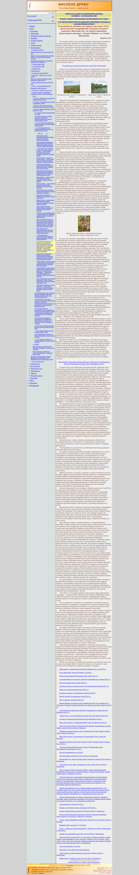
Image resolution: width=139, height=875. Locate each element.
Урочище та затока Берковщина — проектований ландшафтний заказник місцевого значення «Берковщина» (45, 215)
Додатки (36, 344)
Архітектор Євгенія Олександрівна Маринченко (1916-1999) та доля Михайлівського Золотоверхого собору (42, 358)
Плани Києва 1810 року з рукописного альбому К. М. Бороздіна (41, 61)
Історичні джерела (37, 40)
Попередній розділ (74, 862)
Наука (31, 29)
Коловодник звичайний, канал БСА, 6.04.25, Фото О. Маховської (81, 834)
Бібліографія (35, 33)
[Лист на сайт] (53, 17)
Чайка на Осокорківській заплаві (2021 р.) (74, 690)
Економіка (34, 38)
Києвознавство (35, 48)
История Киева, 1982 (38, 66)
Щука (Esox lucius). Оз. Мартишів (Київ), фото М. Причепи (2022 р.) (83, 722)
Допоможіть (69, 865)
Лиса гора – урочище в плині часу (42, 90)
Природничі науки (36, 376)
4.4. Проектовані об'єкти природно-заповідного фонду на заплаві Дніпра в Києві (44, 129)
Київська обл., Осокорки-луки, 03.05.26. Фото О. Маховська (80, 858)
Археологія (34, 31)
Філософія (34, 378)
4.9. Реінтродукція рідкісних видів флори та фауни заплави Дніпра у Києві (44, 327)
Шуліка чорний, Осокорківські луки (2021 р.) (75, 696)
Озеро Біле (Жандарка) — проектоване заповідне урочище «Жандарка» (45, 196)
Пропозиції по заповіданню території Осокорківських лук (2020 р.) (82, 669)
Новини (32, 26)
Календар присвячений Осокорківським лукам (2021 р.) (78, 676)
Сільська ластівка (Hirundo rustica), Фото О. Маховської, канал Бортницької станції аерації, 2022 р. (80, 748)
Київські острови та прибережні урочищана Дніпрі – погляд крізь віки (84, 15)
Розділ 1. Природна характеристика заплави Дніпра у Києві (44, 99)
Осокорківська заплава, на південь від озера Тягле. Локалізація (84, 66)
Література (33, 383)
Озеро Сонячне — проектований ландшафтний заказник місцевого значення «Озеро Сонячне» (45, 186)
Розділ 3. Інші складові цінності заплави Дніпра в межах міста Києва (43, 106)
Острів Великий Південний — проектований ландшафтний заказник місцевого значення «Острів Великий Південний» (44, 144)
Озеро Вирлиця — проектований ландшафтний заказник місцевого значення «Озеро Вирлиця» (44, 237)
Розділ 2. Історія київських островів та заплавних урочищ (44, 102)
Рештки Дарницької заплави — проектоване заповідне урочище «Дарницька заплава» (45, 191)
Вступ (34, 96)
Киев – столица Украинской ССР (41, 86)
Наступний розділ (93, 862)
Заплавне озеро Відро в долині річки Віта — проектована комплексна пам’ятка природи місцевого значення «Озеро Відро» (45, 287)
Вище (84, 862)
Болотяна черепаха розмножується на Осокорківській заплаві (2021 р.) (84, 686)
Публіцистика (34, 385)
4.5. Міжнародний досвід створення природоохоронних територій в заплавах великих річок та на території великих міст (45, 295)
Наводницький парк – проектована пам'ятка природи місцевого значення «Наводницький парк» (45, 138)
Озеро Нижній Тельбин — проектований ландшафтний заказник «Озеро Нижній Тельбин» (44, 209)
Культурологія (35, 366)
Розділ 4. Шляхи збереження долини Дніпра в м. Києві (84, 19)
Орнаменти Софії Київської (39, 88)
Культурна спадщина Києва (40, 73)
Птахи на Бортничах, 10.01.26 (69, 846)
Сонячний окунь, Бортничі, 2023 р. (71, 804)
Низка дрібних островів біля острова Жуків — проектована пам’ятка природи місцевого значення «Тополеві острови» (45, 160)
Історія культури (36, 45)
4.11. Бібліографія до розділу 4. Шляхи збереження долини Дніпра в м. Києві (45, 336)
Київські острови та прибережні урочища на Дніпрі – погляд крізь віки (41, 93)
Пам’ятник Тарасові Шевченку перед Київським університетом (41, 79)
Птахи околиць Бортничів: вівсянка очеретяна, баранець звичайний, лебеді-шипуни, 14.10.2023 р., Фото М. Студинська (81, 815)
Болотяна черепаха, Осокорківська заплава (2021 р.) (77, 693)
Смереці (41, 873)
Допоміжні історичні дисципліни (41, 36)
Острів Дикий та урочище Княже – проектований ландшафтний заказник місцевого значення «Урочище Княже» (45, 263)
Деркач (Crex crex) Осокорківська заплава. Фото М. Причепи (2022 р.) (83, 716)
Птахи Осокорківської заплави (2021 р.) (73, 683)
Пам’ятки (33, 373)
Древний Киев (36, 68)
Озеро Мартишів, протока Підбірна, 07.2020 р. (75, 673)
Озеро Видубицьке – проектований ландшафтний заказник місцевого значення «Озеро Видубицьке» (44, 231)
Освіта (31, 380)
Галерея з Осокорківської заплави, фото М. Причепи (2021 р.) (80, 719)
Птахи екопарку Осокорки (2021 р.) (71, 700)
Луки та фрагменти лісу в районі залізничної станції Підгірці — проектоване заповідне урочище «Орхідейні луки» (45, 281)
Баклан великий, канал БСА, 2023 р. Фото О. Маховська (78, 756)
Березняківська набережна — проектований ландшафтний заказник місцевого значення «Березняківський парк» (44, 173)
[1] (46, 133)
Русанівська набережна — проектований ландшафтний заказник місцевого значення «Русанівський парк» (44, 166)
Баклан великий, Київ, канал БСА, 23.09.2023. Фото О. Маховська (82, 811)
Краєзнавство (35, 364)
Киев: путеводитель (38, 361)
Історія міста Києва (37, 50)
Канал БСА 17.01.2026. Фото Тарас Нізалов (74, 850)
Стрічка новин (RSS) (34, 20)
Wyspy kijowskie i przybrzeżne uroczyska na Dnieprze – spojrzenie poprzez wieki (42, 353)
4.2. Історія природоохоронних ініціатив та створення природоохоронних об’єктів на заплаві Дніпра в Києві (43, 118)
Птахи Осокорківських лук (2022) (71, 752)
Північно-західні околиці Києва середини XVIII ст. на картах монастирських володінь (42, 57)
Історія (33, 43)
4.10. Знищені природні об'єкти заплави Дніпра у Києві (44, 331)
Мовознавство (35, 371)
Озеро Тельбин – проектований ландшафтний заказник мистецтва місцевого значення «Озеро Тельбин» (45, 202)
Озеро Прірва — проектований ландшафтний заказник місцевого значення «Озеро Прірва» (45, 179)
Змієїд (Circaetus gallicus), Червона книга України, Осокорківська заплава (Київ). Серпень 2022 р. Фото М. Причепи (84, 727)
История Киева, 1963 (38, 64)
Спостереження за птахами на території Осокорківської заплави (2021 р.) (84, 679)
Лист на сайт (31, 16)
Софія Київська (35, 71)
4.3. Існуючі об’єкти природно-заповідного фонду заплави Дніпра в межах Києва (45, 124)
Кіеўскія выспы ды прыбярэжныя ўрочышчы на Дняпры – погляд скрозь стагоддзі (44, 348)
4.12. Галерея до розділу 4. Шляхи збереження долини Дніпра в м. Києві (45, 341)
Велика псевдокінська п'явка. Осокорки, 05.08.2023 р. (78, 808)
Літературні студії (36, 368)
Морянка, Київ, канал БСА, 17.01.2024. (72, 825)
